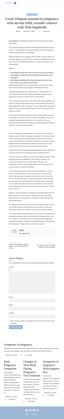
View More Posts (24, 233)
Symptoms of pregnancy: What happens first (51, 367)
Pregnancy (35, 414)
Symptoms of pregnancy (18, 344)
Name (11, 297)
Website (11, 313)
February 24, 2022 (29, 31)
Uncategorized (32, 14)
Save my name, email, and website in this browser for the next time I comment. (33, 322)
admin (18, 31)
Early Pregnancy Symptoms (10, 365)
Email (11, 305)
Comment (11, 268)
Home (27, 414)
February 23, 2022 (11, 355)
